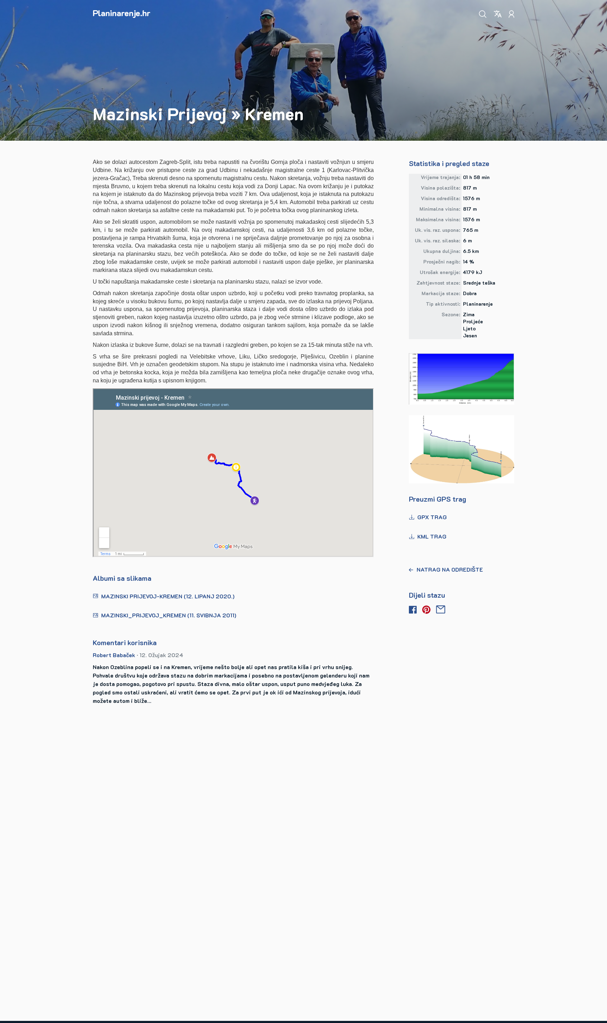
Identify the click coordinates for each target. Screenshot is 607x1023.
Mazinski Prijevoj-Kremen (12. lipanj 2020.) (168, 596)
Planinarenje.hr (121, 12)
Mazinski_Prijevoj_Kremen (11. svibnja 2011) (168, 615)
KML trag (431, 536)
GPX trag (432, 517)
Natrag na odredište (450, 569)
